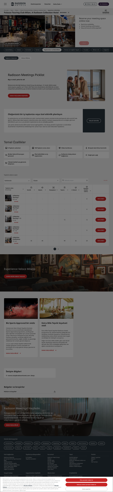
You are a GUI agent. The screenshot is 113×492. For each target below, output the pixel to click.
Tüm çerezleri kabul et (86, 480)
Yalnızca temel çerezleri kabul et (86, 484)
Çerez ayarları (86, 489)
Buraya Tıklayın (27, 485)
